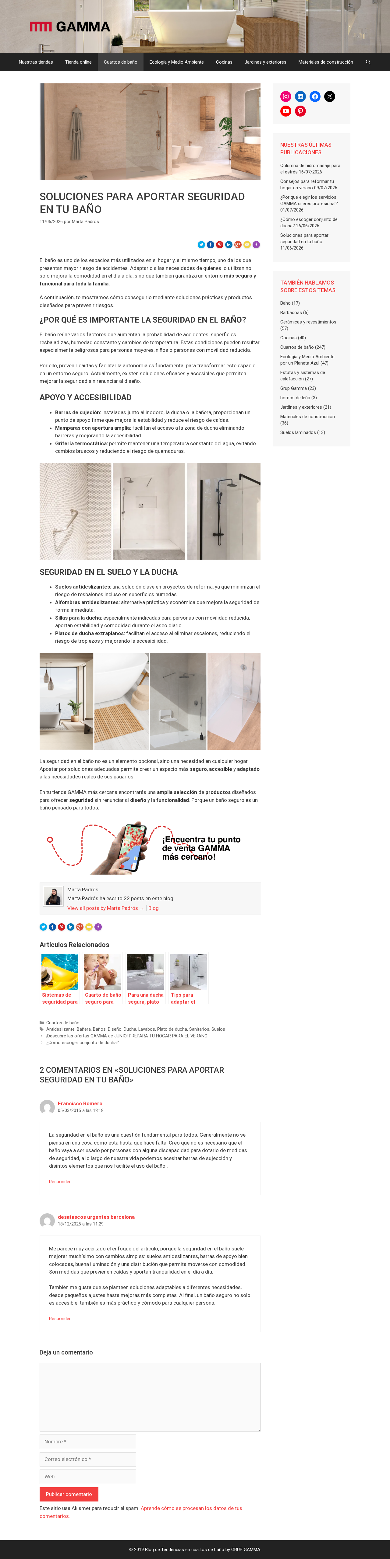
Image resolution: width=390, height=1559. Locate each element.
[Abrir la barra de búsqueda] (368, 62)
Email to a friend (248, 246)
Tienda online (78, 62)
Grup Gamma (293, 388)
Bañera (84, 1029)
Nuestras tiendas (36, 62)
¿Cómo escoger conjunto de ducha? (82, 1042)
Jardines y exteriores (265, 62)
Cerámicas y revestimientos (308, 322)
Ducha (130, 1029)
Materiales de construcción (326, 62)
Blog (153, 908)
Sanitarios (199, 1029)
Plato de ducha (172, 1029)
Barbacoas (291, 312)
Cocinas (224, 62)
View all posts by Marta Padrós (105, 908)
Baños (99, 1029)
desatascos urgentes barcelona (96, 1217)
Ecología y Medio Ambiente (177, 62)
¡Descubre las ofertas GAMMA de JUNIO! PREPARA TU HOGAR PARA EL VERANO (126, 1036)
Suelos (218, 1029)
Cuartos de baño (120, 62)
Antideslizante (60, 1029)
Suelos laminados (298, 432)
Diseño (115, 1029)
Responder (60, 1181)
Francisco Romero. (81, 1103)
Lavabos (146, 1029)
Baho (285, 303)
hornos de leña (295, 397)
